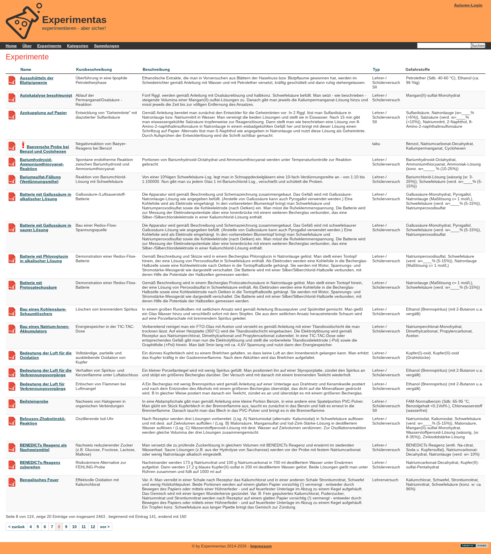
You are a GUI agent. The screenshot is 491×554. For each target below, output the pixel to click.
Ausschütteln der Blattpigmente (36, 80)
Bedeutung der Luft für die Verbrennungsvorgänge (46, 372)
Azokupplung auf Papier (43, 112)
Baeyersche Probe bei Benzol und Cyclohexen (44, 149)
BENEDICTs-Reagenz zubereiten (40, 464)
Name (25, 69)
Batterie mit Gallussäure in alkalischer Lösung (45, 196)
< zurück (16, 526)
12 (93, 526)
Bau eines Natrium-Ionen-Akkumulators (44, 328)
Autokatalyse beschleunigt (46, 95)
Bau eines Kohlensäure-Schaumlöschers (43, 311)
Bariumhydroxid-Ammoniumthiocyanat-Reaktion (42, 164)
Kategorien (77, 46)
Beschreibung (156, 69)
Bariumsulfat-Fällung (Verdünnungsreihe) (40, 179)
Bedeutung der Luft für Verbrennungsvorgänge (43, 386)
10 (74, 526)
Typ (376, 69)
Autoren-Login (468, 5)
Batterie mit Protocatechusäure (38, 285)
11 (84, 526)
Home (11, 46)
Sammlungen (106, 46)
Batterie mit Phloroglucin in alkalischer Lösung (44, 258)
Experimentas (74, 19)
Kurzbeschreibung (94, 69)
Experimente (49, 46)
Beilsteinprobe (34, 401)
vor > (105, 526)
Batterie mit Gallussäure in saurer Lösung (45, 227)
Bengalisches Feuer (39, 479)
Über (27, 46)
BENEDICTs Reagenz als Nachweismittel (43, 447)
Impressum (261, 546)
